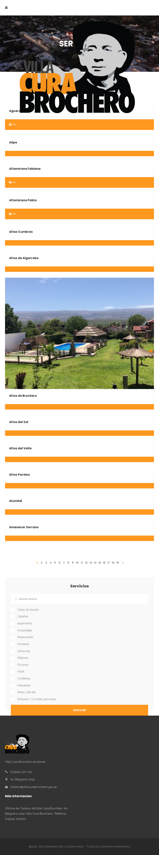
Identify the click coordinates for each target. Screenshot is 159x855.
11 (82, 563)
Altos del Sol (18, 422)
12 (86, 563)
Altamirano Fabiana (25, 169)
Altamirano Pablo (23, 200)
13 (90, 563)
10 (77, 563)
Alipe (13, 142)
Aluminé (15, 501)
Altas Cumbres (21, 232)
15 (99, 563)
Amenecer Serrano (24, 527)
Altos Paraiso (19, 475)
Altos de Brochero (23, 396)
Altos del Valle (20, 448)
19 (117, 563)
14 (95, 563)
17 (108, 563)
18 (113, 563)
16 (104, 563)
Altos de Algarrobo (24, 258)
